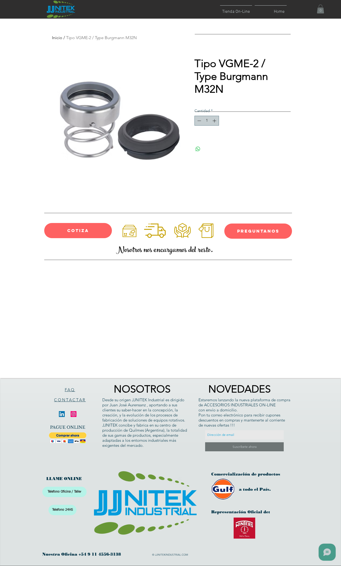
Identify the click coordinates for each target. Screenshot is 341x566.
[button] (320, 9)
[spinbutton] (207, 120)
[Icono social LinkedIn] (62, 414)
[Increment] (215, 120)
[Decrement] (198, 120)
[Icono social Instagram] (73, 414)
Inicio (57, 37)
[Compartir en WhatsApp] (198, 149)
